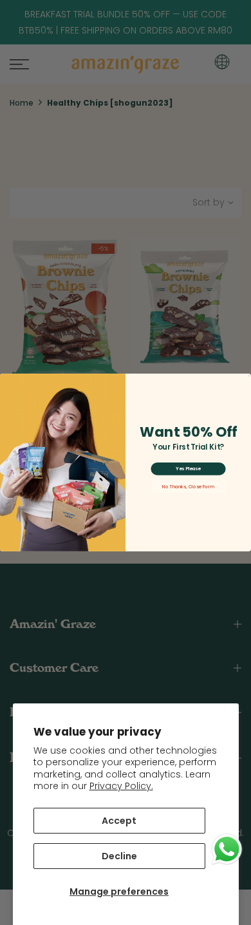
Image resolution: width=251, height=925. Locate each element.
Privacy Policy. (121, 785)
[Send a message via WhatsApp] (227, 849)
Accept (119, 820)
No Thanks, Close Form (188, 486)
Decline (119, 856)
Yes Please (188, 469)
